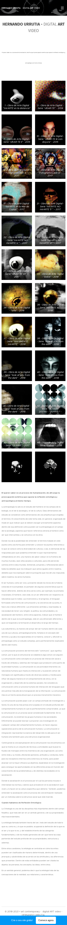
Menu (62, 8)
